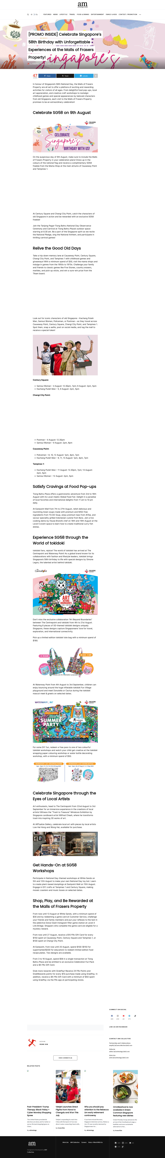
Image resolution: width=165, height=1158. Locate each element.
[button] (28, 14)
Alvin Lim (65, 1142)
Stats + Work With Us (95, 1142)
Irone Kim (44, 1044)
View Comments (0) (65, 1058)
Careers (83, 1142)
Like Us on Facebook (118, 1027)
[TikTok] (135, 1017)
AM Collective (74, 1142)
